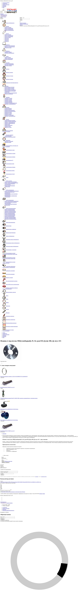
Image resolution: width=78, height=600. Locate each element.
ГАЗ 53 (7, 482)
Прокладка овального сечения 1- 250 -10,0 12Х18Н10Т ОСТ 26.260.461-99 (13, 376)
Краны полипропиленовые (9, 216)
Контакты (4, 6)
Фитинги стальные (9, 72)
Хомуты (7, 309)
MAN (27, 482)
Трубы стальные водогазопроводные (11, 182)
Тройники (8, 51)
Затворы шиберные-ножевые (10, 120)
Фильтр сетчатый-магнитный (10, 136)
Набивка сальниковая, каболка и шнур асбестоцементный (10, 288)
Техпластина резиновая (10, 274)
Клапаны (7, 107)
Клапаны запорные (8, 109)
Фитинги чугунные (9, 75)
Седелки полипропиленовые (10, 215)
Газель (1, 482)
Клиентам (4, 5)
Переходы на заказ (8, 47)
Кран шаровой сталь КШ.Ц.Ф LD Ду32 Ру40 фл (9, 420)
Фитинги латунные (9, 79)
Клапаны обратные (8, 108)
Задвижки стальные (8, 100)
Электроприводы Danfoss (10, 156)
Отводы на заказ (8, 37)
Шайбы (7, 302)
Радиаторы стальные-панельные (12, 326)
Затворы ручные (8, 126)
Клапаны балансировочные (10, 110)
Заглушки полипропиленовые (10, 217)
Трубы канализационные (10, 222)
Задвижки (8, 97)
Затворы (7, 119)
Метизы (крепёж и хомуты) (11, 292)
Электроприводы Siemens (10, 167)
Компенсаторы (8, 225)
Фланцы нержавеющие (9, 28)
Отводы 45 (7, 40)
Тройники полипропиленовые (10, 211)
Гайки (7, 299)
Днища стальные (8, 57)
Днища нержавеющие (9, 59)
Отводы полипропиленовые (10, 210)
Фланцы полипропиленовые (10, 214)
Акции (4, 332)
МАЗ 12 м (30, 482)
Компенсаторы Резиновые (10, 232)
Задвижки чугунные (8, 98)
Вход (3, 7)
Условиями (36, 476)
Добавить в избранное (5, 462)
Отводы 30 (7, 41)
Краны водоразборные (9, 93)
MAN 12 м (39, 482)
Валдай (4, 482)
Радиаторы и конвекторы (10, 319)
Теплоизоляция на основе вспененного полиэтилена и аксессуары (10, 254)
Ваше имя (2, 516)
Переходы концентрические (10, 45)
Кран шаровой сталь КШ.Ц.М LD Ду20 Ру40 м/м (9, 409)
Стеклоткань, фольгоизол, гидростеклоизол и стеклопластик (9, 267)
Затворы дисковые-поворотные (10, 121)
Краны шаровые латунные (9, 87)
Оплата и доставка (6, 4)
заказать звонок (3, 16)
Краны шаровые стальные (9, 88)
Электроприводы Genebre (10, 153)
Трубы (7, 177)
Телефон (2, 473)
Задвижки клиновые (8, 101)
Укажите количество (4, 471)
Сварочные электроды (10, 316)
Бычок (16, 482)
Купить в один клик (8, 461)
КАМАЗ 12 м (34, 482)
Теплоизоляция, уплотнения (11, 249)
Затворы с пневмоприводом (10, 123)
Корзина (1, 13)
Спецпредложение (6, 330)
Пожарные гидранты (6, 131)
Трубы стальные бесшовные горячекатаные (10, 186)
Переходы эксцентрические (10, 46)
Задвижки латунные (8, 99)
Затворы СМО (7, 124)
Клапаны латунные (8, 112)
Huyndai (24, 482)
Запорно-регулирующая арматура (12, 82)
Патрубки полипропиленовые (10, 218)
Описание (4, 433)
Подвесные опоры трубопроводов (12, 246)
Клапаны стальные (8, 114)
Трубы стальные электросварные (11, 181)
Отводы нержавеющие (9, 36)
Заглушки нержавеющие (9, 63)
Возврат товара (42, 493)
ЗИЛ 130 (10, 482)
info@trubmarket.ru (3, 14)
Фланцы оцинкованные (9, 29)
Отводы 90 (7, 38)
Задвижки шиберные (8, 102)
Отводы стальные (8, 34)
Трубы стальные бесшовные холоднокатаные (10, 184)
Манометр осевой (8, 142)
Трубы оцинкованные (10, 190)
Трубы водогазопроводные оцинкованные (9, 192)
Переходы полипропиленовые (10, 212)
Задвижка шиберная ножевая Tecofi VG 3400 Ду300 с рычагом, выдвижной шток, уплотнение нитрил (18, 398)
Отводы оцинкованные (9, 35)
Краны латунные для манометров (11, 92)
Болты (7, 295)
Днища (7, 56)
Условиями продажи (43, 476)
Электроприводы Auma (10, 150)
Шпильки (7, 312)
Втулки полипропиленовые (10, 213)
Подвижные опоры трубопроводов (12, 239)
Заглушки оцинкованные (9, 64)
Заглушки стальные (8, 65)
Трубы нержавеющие (10, 200)
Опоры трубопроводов (10, 236)
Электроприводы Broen (10, 170)
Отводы (7, 33)
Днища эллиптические (9, 58)
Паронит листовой (9, 277)
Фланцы (7, 26)
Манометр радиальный (9, 141)
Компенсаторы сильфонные (11, 229)
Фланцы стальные (8, 27)
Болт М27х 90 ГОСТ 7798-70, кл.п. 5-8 (7, 430)
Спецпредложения (6, 2)
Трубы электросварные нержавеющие (11, 201)
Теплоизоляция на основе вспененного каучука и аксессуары (9, 258)
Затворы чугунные (8, 127)
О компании (5, 3)
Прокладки (8, 305)
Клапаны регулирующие (9, 115)
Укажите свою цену (4, 472)
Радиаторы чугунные (10, 329)
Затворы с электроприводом (10, 122)
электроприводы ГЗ (9, 160)
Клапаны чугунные (8, 113)
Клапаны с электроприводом (10, 116)
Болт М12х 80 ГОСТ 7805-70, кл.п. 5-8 (7, 387)
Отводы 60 (7, 39)
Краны (7, 86)
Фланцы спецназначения (9, 30)
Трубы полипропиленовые (11, 208)
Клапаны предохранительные (10, 111)
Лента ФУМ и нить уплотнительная (12, 284)
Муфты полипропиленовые (10, 209)
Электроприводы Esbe (10, 163)
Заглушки (7, 62)
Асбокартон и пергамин (10, 270)
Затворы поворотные (8, 125)
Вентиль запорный (9, 130)
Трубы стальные (9, 180)
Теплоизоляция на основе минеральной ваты (9, 262)
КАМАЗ (21, 482)
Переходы (8, 44)
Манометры (8, 140)
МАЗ (18, 482)
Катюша (13, 482)
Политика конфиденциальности (8, 510)
